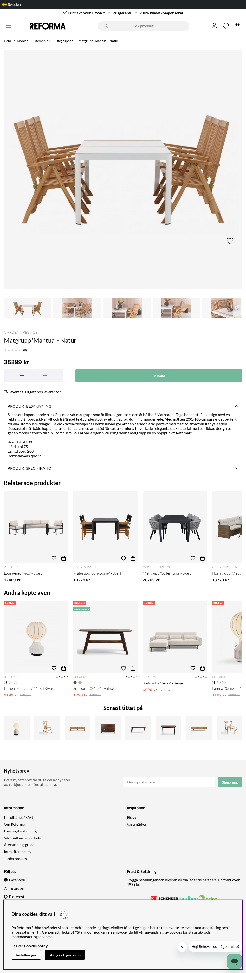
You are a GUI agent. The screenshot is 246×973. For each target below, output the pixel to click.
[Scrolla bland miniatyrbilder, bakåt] (8, 308)
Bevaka (158, 375)
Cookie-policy (36, 945)
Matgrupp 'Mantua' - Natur (98, 41)
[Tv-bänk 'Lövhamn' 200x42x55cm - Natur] (77, 728)
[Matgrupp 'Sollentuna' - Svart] (175, 527)
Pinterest (16, 896)
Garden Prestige (20, 332)
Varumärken (137, 824)
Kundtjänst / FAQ (18, 817)
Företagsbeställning (20, 831)
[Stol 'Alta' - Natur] (229, 728)
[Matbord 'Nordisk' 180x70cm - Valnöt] (138, 728)
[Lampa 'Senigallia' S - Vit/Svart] (17, 728)
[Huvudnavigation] (8, 26)
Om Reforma (14, 824)
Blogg (131, 817)
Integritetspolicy (17, 851)
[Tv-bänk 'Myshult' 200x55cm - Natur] (199, 728)
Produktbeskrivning (29, 406)
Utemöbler (42, 41)
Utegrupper (64, 41)
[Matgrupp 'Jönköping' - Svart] (105, 527)
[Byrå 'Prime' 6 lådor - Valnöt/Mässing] (108, 728)
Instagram (16, 888)
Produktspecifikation (31, 468)
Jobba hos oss (15, 858)
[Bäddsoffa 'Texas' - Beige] (175, 637)
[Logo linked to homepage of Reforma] (48, 26)
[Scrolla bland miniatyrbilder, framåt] (237, 308)
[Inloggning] (214, 26)
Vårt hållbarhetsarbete (22, 838)
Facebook (17, 879)
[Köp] (63, 558)
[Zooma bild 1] (123, 169)
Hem (7, 41)
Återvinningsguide (19, 844)
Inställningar (26, 955)
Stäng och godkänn (65, 955)
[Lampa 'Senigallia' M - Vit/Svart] (36, 637)
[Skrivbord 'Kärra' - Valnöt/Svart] (169, 728)
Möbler (22, 41)
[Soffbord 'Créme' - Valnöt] (105, 637)
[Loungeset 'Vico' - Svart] (36, 527)
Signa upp (230, 782)
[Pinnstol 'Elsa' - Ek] (47, 728)
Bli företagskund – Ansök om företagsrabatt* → (126, 4)
